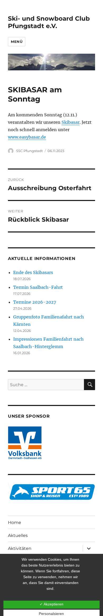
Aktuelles (18, 535)
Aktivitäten (19, 548)
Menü (16, 41)
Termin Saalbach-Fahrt (38, 287)
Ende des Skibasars (33, 272)
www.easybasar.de (27, 137)
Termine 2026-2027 (34, 302)
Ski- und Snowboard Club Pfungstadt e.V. (49, 22)
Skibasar (70, 122)
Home (14, 522)
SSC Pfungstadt (29, 151)
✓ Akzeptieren (51, 604)
